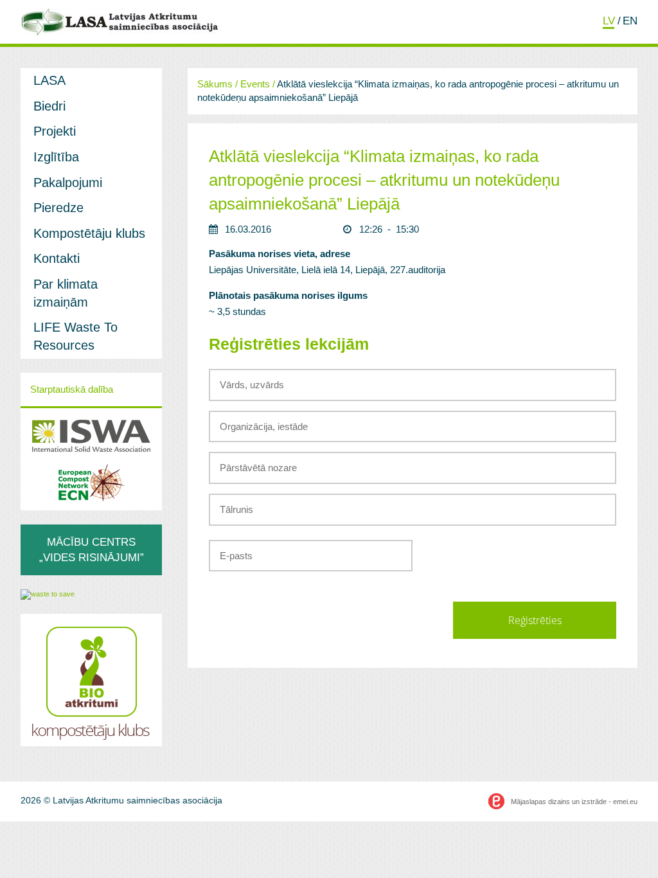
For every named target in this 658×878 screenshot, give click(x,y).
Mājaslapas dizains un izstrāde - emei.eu (574, 801)
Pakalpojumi (67, 182)
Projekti (54, 131)
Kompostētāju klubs (89, 233)
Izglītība (56, 157)
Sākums (215, 84)
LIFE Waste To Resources (75, 336)
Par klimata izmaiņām (65, 293)
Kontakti (56, 258)
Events (255, 84)
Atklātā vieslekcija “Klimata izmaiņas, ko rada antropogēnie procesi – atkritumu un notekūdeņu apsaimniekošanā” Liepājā (384, 180)
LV (609, 20)
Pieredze (58, 208)
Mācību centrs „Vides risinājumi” (91, 549)
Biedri (49, 106)
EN (630, 20)
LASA (49, 80)
